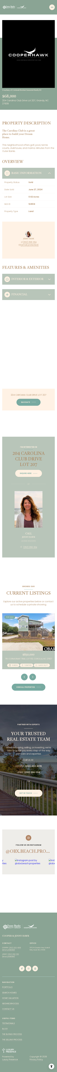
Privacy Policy (36, 1059)
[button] (28, 793)
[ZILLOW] (35, 968)
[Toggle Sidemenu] (52, 7)
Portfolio (7, 987)
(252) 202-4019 (33, 766)
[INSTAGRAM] (28, 968)
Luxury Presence (10, 1059)
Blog (5, 1028)
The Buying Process (12, 1034)
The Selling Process (12, 1039)
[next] (32, 677)
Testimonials (8, 1023)
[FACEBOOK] (22, 968)
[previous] (24, 677)
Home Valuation (10, 998)
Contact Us (8, 1009)
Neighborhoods (10, 1003)
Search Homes (9, 992)
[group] (30, 879)
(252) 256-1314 (30, 242)
